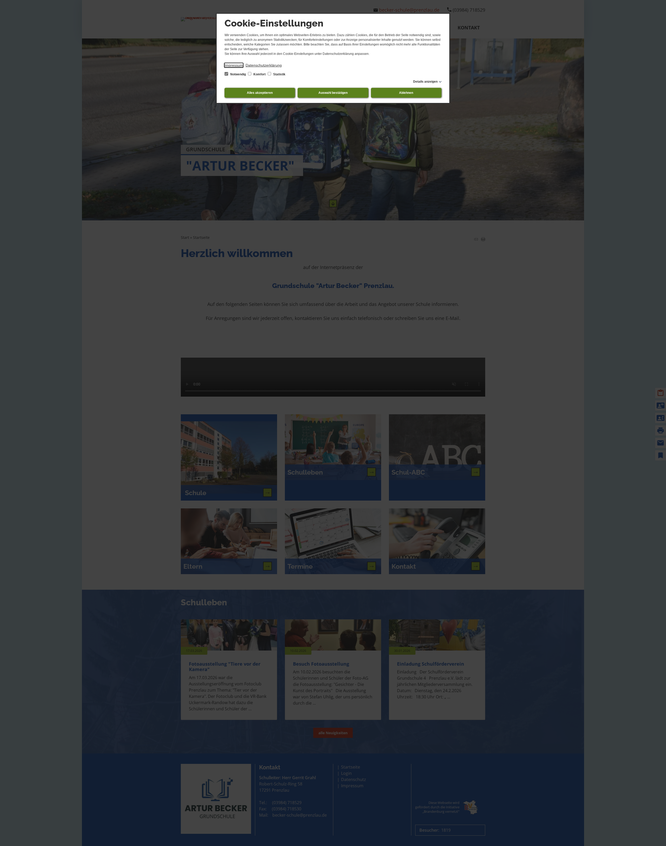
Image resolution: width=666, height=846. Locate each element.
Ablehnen (406, 93)
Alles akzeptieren (260, 93)
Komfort (259, 74)
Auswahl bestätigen (333, 93)
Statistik (278, 74)
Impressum (234, 65)
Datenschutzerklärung (264, 65)
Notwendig (238, 74)
